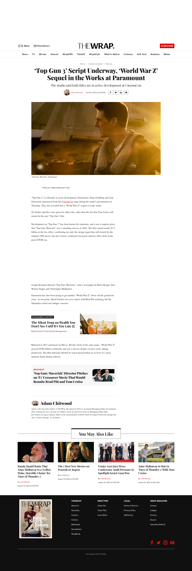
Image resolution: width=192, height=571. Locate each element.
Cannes (153, 505)
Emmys (153, 515)
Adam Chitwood (77, 92)
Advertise (75, 510)
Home (82, 64)
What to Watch (112, 54)
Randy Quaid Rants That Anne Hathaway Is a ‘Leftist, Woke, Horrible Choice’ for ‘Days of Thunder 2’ (34, 471)
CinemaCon (67, 201)
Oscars (153, 520)
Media (167, 54)
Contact (74, 515)
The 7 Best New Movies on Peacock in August (73, 467)
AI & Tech (142, 54)
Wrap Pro (103, 501)
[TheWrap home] (96, 46)
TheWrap (76, 501)
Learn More (102, 515)
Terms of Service (131, 505)
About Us (75, 505)
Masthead (75, 524)
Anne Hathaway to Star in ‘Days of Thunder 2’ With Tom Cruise (156, 469)
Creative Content (95, 64)
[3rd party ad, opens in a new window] (98, 324)
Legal (127, 501)
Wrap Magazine (158, 501)
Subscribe (167, 46)
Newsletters (43, 46)
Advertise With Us (157, 524)
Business (155, 54)
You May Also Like (96, 434)
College (153, 510)
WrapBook (75, 534)
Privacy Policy (130, 510)
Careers (74, 520)
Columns (128, 54)
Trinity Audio (55, 188)
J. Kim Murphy (25, 482)
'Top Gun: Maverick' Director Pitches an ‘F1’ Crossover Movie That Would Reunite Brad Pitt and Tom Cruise (60, 377)
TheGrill (81, 54)
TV (33, 54)
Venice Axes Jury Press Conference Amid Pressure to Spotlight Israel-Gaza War (116, 469)
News (25, 54)
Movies (42, 54)
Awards (54, 54)
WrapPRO (68, 54)
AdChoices (128, 515)
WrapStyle (94, 54)
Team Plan (102, 510)
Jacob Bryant (64, 475)
